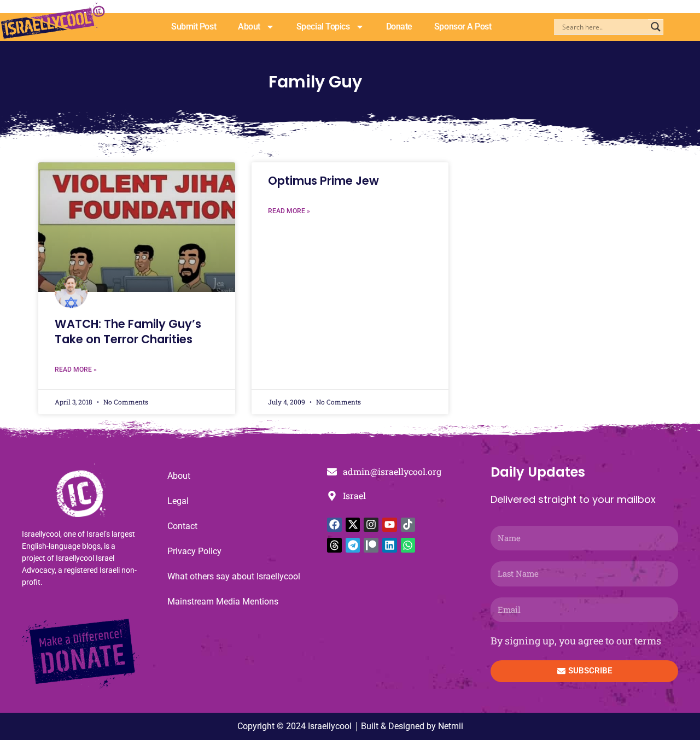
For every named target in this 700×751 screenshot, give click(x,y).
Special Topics (323, 26)
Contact (182, 526)
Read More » (76, 369)
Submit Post (193, 26)
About (249, 26)
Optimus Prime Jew (323, 181)
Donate (399, 26)
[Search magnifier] (655, 26)
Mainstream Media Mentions (222, 601)
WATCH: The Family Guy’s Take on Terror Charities (128, 331)
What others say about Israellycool (233, 576)
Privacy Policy (194, 551)
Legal (178, 501)
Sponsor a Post (463, 26)
